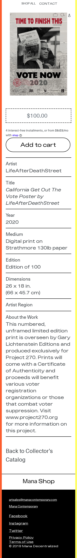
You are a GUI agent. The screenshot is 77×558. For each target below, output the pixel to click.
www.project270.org (32, 417)
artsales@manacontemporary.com (33, 500)
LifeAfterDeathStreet (34, 170)
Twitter (16, 530)
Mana (39, 481)
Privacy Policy (21, 537)
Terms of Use (21, 541)
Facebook (18, 515)
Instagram (18, 523)
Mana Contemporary (23, 506)
